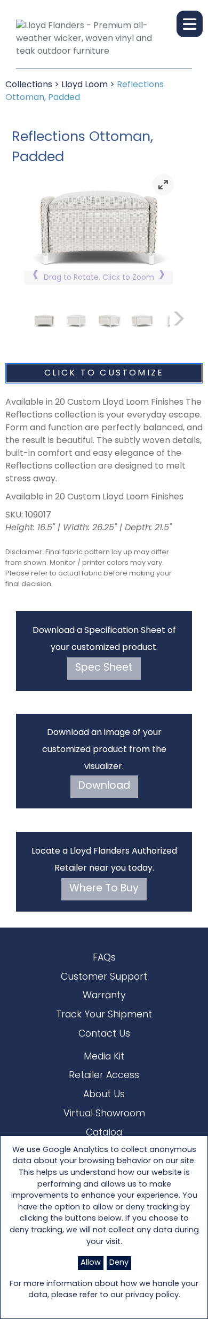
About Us (104, 1094)
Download (104, 786)
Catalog (104, 1133)
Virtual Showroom (104, 1113)
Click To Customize (104, 373)
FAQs (104, 958)
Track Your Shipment (104, 1015)
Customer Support (104, 977)
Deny (119, 1263)
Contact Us (104, 1034)
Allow (91, 1263)
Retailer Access (104, 1075)
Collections (28, 85)
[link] (163, 184)
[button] (190, 24)
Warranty (104, 995)
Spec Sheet (104, 668)
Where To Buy (104, 889)
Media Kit (104, 1057)
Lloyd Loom (84, 85)
